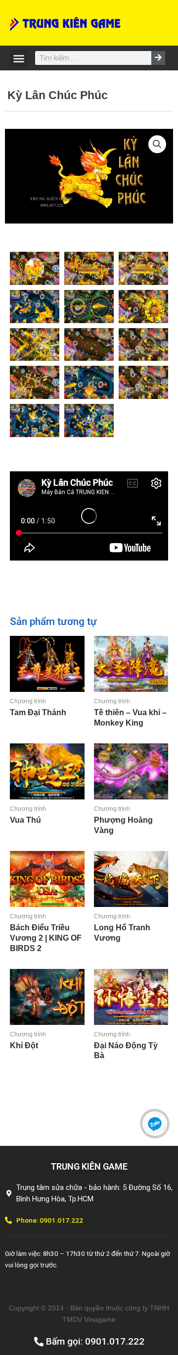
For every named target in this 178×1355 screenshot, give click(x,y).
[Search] (158, 58)
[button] (19, 58)
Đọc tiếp (11, 729)
